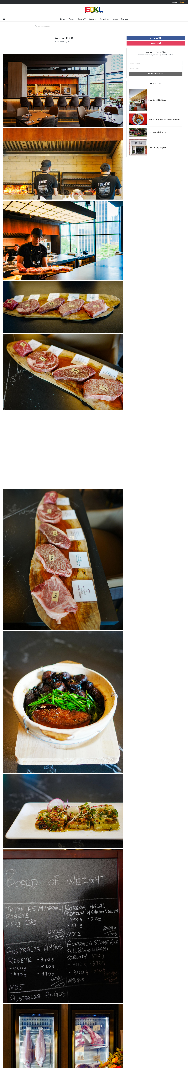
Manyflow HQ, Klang (157, 100)
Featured (92, 19)
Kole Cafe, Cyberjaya (157, 147)
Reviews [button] (81, 19)
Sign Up (182, 2)
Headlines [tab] (157, 83)
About (115, 19)
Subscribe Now (155, 74)
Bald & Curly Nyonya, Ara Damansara (164, 119)
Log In (174, 2)
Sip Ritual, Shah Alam (157, 132)
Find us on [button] (154, 38)
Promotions (104, 19)
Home (62, 19)
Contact (124, 19)
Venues (71, 19)
